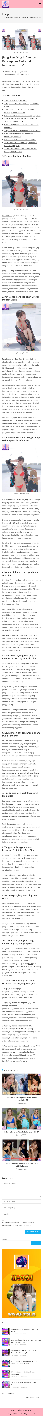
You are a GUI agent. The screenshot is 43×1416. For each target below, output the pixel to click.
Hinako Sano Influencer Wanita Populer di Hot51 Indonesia (21, 1165)
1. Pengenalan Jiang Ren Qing (15, 100)
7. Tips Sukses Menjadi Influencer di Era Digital (22, 130)
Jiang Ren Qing (8, 215)
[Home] (3, 17)
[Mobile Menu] (40, 4)
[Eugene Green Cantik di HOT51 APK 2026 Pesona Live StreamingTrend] (6, 1352)
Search (4, 1239)
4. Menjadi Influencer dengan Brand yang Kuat (22, 115)
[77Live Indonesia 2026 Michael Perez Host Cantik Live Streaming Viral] (6, 1363)
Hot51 (4, 400)
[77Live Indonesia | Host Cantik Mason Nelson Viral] (6, 1374)
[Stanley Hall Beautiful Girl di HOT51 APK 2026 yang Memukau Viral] (6, 1342)
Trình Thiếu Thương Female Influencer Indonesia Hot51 (21, 1099)
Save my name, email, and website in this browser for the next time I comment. (18, 1224)
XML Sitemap (27, 1410)
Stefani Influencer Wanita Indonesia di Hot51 (21, 1132)
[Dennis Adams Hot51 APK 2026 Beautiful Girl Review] (6, 1331)
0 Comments (24, 74)
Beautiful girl (10, 74)
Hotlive (19, 1410)
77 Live (7, 72)
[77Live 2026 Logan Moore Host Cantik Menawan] (6, 1384)
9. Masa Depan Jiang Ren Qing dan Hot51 (20, 139)
